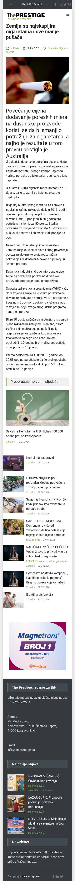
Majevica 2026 (36, 786)
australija (53, 48)
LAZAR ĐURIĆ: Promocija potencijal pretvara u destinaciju (45, 802)
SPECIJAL (33, 790)
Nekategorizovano (58, 561)
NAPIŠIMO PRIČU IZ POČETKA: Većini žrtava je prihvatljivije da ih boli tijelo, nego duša (47, 551)
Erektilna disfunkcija (39, 594)
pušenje (10, 52)
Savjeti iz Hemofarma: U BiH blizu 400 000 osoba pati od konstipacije (34, 434)
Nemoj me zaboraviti (40, 458)
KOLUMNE (31, 561)
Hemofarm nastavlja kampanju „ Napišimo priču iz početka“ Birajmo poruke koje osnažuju (47, 577)
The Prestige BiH (31, 876)
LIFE (28, 539)
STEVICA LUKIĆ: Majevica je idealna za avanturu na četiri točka (47, 823)
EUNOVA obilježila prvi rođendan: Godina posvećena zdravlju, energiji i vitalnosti (45, 482)
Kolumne (42, 561)
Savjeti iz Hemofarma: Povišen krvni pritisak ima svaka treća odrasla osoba (46, 504)
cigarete (63, 48)
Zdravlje (15, 48)
